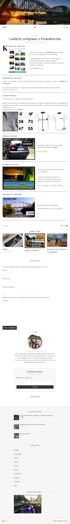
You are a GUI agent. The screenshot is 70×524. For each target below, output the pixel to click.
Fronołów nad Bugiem (35, 351)
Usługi (5, 249)
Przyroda (16, 477)
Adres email (6, 278)
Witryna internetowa (9, 287)
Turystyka (17, 481)
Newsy (35, 35)
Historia (16, 462)
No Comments (41, 42)
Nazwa (5, 270)
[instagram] (5, 521)
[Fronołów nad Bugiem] (35, 12)
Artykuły (16, 450)
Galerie (16, 458)
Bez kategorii (18, 454)
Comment (5, 300)
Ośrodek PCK (18, 474)
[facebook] (3, 521)
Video (15, 485)
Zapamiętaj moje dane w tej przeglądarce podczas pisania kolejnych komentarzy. (26, 297)
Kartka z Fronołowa (32, 250)
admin (6, 226)
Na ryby (16, 466)
